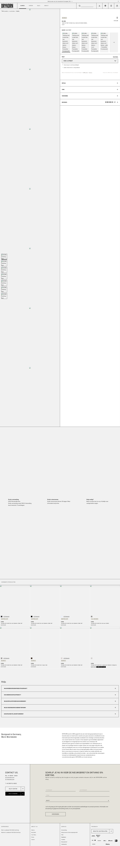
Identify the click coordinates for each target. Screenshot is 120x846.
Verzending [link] (64, 830)
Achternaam (83, 790)
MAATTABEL (115, 56)
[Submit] (79, 6)
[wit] (61, 616)
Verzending (65, 96)
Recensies (89, 102)
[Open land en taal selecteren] (105, 6)
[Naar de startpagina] (8, 5)
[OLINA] (30, 38)
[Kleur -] (114, 42)
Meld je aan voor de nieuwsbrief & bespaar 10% (59, 1)
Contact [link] (63, 839)
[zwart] (31, 616)
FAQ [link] (62, 834)
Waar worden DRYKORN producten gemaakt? (15, 688)
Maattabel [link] (63, 837)
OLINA (2, 621)
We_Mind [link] (33, 832)
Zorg (63, 89)
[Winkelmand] (117, 6)
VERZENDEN (55, 814)
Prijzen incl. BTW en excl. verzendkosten (110, 72)
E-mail (47, 795)
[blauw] (1, 616)
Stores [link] (33, 830)
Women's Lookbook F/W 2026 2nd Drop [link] (10, 832)
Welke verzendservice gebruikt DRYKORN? (15, 707)
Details (64, 83)
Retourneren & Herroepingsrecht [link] (69, 832)
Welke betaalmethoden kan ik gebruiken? (15, 701)
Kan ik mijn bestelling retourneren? (14, 714)
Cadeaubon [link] (64, 844)
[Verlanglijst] (111, 6)
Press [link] (32, 837)
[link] (15, 789)
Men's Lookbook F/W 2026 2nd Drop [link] (10, 830)
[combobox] (86, 6)
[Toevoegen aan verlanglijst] (117, 18)
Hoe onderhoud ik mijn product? (12, 694)
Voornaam (49, 790)
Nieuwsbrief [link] (64, 841)
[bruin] (31, 658)
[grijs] (91, 616)
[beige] (61, 658)
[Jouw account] (99, 6)
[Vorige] (1, 600)
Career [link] (33, 839)
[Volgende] (28, 600)
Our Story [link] (33, 834)
